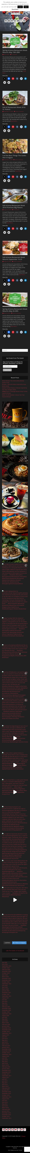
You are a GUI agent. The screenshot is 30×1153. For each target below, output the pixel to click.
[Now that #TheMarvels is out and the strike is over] (15, 684)
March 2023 (5, 976)
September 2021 (6, 996)
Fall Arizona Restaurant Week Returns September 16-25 (13, 258)
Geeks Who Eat (17, 1146)
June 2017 (5, 1081)
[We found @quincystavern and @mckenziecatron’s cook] (15, 819)
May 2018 (4, 1061)
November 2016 (6, 1093)
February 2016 (6, 1109)
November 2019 (6, 1029)
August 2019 (5, 1035)
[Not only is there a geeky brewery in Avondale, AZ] (15, 765)
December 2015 (6, 1113)
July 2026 (4, 962)
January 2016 (5, 1111)
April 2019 (5, 1042)
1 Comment (14, 54)
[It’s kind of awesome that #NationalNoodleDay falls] (15, 468)
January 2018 (5, 1068)
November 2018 (6, 1051)
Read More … (14, 121)
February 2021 (6, 1006)
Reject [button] (26, 7)
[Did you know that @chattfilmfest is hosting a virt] (15, 927)
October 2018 (6, 1052)
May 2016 (4, 1104)
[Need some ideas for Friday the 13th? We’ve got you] (15, 900)
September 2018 (6, 1054)
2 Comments (16, 209)
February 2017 (6, 1088)
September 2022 (6, 983)
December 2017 (6, 1070)
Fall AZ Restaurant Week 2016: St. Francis (14, 108)
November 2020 (6, 1010)
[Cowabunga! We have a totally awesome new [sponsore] (15, 522)
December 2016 (6, 1091)
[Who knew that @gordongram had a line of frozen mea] (15, 738)
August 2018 (5, 1056)
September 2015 (6, 1118)
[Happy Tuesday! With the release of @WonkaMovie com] (15, 630)
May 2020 (4, 1019)
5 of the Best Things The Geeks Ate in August (14, 156)
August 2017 (5, 1077)
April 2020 (5, 1021)
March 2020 (5, 1022)
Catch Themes (19, 1150)
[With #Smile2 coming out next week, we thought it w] (15, 415)
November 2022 (6, 980)
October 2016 (6, 1095)
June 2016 (5, 1102)
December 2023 (6, 971)
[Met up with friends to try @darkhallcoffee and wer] (15, 495)
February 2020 (6, 1024)
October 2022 (6, 982)
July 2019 (4, 1037)
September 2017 (6, 1075)
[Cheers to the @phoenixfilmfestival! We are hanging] (15, 657)
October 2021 (6, 994)
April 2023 (5, 975)
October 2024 (6, 968)
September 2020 (6, 1014)
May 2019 (4, 1040)
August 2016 (5, 1098)
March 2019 (5, 1044)
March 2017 (5, 1086)
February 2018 (6, 1067)
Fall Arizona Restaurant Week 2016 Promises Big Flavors (13, 206)
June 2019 (5, 1038)
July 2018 (4, 1058)
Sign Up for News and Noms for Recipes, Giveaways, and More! (13, 362)
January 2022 (5, 991)
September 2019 (6, 1033)
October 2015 (6, 1116)
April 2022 (5, 987)
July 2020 (4, 1017)
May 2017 (4, 1083)
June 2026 (5, 964)
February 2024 (6, 969)
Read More (15, 9)
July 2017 (4, 1079)
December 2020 (6, 1008)
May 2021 (4, 1003)
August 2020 (5, 1015)
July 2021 (4, 999)
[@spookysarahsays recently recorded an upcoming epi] (15, 711)
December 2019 (6, 1028)
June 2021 (5, 1001)
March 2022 (5, 989)
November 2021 (6, 992)
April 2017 (5, 1084)
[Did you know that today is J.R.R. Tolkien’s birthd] (15, 549)
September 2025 (6, 966)
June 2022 (5, 985)
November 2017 (6, 1072)
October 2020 (6, 1012)
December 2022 (6, 978)
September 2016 (6, 1097)
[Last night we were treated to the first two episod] (15, 576)
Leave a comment (19, 111)
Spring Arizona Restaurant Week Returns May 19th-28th (14, 51)
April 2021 (5, 1005)
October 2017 (6, 1074)
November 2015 (6, 1114)
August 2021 (5, 998)
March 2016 (5, 1107)
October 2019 (6, 1031)
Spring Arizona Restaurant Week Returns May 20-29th (14, 310)
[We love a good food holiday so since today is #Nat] (15, 442)
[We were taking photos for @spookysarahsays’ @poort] (15, 603)
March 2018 (5, 1065)
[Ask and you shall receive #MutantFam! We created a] (15, 873)
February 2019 (6, 1045)
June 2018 (5, 1060)
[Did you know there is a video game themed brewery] (15, 792)
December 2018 (6, 1049)
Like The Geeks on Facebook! (15, 951)
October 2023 (6, 973)
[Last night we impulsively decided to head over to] (15, 846)
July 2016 (4, 1100)
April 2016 (5, 1106)
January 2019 (5, 1047)
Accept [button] (20, 7)
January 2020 (5, 1026)
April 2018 (5, 1063)
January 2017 (5, 1090)
